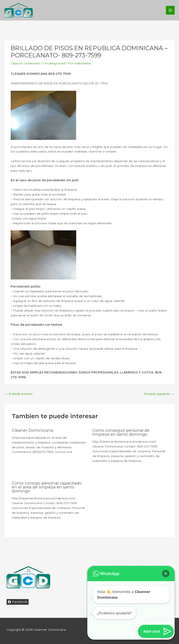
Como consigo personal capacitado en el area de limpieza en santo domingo (47, 487)
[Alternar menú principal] (170, 10)
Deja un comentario (25, 63)
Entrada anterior (19, 394)
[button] (165, 573)
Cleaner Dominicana (32, 430)
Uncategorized (54, 63)
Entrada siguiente (159, 394)
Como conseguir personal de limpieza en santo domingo (121, 432)
